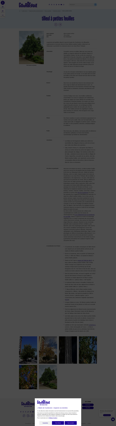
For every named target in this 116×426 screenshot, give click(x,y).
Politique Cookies (53, 417)
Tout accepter (70, 423)
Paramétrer (45, 423)
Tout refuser (58, 423)
